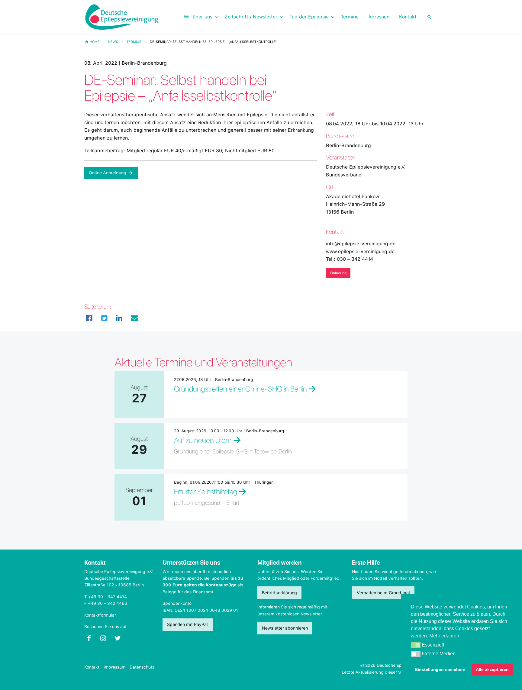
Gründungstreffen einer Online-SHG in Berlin (240, 388)
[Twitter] (104, 318)
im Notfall (377, 578)
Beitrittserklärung (279, 592)
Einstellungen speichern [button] (440, 669)
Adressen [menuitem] (378, 17)
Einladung (338, 273)
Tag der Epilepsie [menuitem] (309, 17)
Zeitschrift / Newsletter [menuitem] (250, 17)
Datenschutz (142, 667)
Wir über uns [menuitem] (198, 17)
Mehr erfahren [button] (444, 635)
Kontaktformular (100, 615)
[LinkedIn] (119, 318)
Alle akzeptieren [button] (492, 669)
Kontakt (91, 667)
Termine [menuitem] (350, 17)
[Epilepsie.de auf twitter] (120, 640)
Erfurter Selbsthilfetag (205, 491)
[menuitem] (429, 17)
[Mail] (134, 318)
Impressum (114, 667)
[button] (415, 645)
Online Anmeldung (108, 172)
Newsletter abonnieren (285, 627)
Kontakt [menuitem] (408, 17)
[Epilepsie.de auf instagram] (105, 640)
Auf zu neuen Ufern (203, 440)
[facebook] (89, 318)
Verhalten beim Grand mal (383, 592)
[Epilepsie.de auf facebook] (91, 640)
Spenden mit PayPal (187, 624)
